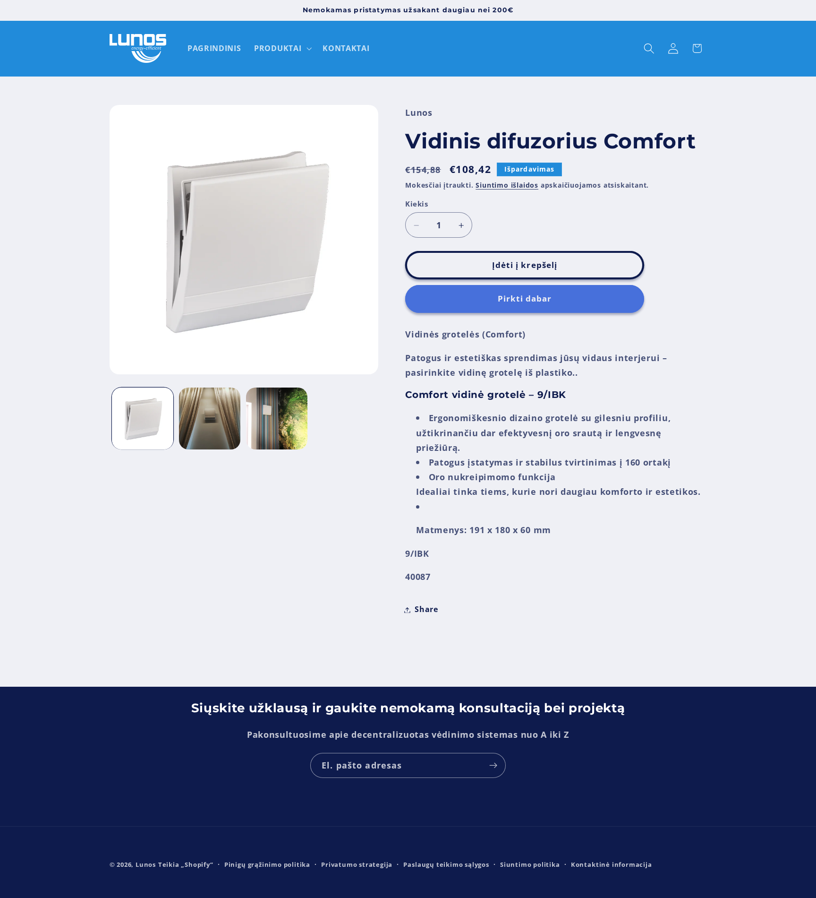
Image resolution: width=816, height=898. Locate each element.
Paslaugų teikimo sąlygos (446, 864)
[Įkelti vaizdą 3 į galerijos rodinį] (276, 418)
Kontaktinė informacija (611, 864)
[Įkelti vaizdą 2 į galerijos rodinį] (209, 418)
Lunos (146, 864)
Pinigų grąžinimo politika (267, 864)
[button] (281, 48)
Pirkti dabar (525, 299)
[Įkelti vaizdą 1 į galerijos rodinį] (142, 418)
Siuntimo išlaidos (507, 185)
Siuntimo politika (530, 864)
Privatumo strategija (356, 864)
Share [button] (426, 609)
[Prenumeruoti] (493, 765)
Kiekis (416, 203)
